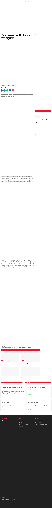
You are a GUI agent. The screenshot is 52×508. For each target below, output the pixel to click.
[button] (2, 90)
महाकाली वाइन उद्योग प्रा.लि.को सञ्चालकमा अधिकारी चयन (29, 377)
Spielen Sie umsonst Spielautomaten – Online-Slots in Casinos (43, 122)
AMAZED (31, 504)
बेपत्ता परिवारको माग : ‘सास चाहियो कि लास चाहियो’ (46, 115)
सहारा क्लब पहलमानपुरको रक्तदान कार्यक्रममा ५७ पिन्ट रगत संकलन (30, 363)
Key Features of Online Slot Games (36, 387)
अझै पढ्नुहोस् (29, 394)
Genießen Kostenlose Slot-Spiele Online (42, 127)
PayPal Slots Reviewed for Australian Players (43, 124)
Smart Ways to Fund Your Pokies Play (42, 119)
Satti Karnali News (23, 504)
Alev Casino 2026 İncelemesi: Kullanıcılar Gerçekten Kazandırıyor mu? (42, 130)
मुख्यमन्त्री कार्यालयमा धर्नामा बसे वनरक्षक (7, 377)
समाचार (2, 360)
